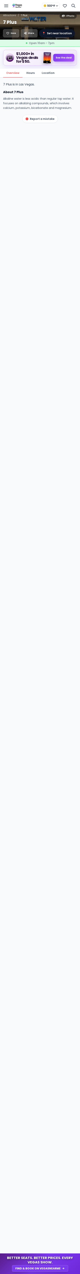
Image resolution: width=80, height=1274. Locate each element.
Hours (30, 73)
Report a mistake (42, 119)
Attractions (9, 15)
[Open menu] (6, 5)
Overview (12, 73)
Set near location (57, 33)
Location (48, 73)
